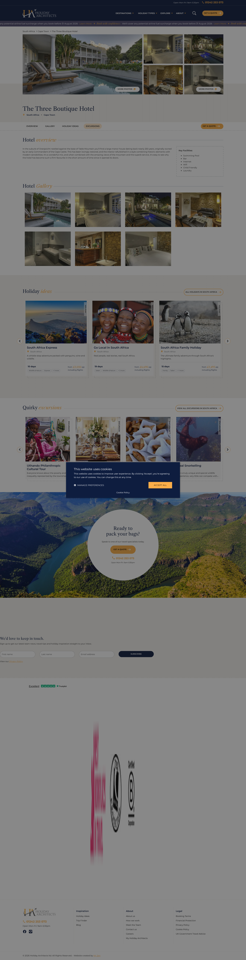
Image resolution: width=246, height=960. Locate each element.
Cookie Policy (123, 492)
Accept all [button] (160, 485)
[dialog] (123, 480)
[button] (89, 485)
